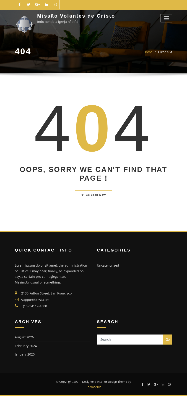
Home (148, 52)
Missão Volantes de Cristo (76, 16)
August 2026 (24, 337)
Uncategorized (108, 265)
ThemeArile (93, 387)
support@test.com (35, 299)
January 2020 (25, 354)
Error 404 (165, 52)
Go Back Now (96, 195)
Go (168, 339)
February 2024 (26, 346)
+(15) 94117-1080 (34, 306)
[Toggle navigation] (166, 18)
